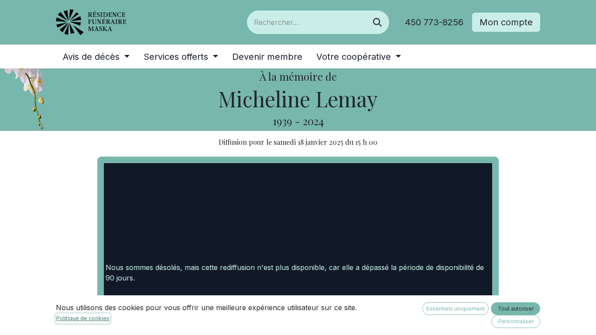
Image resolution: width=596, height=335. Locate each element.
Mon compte (506, 22)
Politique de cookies (83, 318)
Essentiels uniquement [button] (455, 308)
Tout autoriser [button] (516, 308)
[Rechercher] (377, 22)
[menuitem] (96, 57)
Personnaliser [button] (516, 321)
